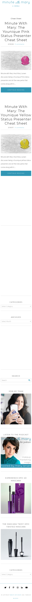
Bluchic (15, 598)
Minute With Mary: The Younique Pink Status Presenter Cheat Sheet (16, 31)
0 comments (19, 44)
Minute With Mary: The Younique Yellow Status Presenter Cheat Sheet (16, 115)
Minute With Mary (15, 595)
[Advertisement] (16, 207)
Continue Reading (16, 90)
